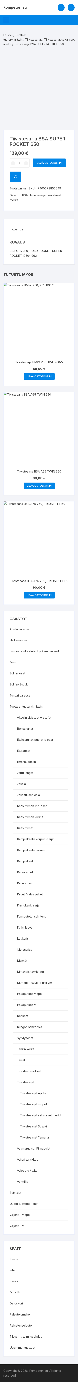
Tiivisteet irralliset (29, 1071)
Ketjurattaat (25, 883)
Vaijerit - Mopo (20, 1215)
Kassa (14, 1281)
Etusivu (8, 35)
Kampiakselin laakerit (31, 850)
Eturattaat (23, 751)
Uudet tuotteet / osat (24, 1204)
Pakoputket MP (27, 1005)
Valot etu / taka (27, 1170)
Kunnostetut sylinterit (31, 916)
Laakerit (22, 938)
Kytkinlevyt (24, 927)
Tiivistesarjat (33, 39)
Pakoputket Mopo (29, 994)
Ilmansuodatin (26, 762)
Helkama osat (19, 640)
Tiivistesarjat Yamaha (34, 1137)
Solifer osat (17, 673)
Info (12, 1270)
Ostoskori (16, 1303)
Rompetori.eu (15, 7)
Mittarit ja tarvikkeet (30, 972)
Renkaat (22, 1016)
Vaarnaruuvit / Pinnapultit (33, 1148)
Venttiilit (22, 1182)
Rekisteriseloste (21, 1325)
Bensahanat (25, 728)
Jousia (21, 784)
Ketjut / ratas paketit (30, 894)
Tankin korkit (25, 1049)
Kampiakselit (25, 861)
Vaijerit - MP (18, 1226)
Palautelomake (20, 1314)
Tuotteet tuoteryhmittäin (26, 706)
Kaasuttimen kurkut (30, 817)
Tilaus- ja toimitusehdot (26, 1336)
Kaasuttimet (25, 828)
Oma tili (15, 1292)
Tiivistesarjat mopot (33, 1104)
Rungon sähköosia (29, 1027)
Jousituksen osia (28, 795)
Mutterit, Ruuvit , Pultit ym (34, 983)
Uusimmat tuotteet (22, 1347)
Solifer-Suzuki (19, 684)
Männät (22, 961)
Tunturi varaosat (20, 695)
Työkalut (15, 1193)
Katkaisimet (25, 872)
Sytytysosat (25, 1038)
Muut (13, 662)
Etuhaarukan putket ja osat (35, 740)
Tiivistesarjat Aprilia (33, 1093)
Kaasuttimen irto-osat (32, 806)
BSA (25, 195)
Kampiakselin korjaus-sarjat (35, 839)
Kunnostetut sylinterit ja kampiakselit (34, 651)
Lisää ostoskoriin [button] (39, 376)
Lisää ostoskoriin (49, 162)
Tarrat (21, 1060)
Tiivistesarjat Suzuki (33, 1126)
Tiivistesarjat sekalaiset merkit (40, 1115)
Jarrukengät (25, 773)
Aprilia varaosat (20, 629)
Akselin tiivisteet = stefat (34, 717)
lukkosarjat (24, 949)
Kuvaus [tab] (17, 229)
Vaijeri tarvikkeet (28, 1159)
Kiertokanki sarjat (28, 905)
